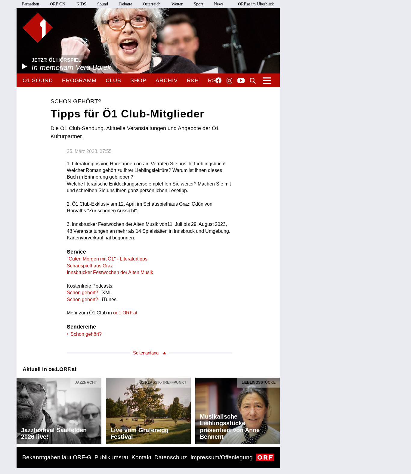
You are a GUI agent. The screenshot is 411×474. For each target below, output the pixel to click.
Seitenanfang (146, 352)
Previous (21, 409)
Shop (138, 80)
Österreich (151, 4)
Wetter (177, 4)
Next (275, 409)
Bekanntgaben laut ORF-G (56, 457)
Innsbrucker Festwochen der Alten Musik (110, 272)
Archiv (167, 80)
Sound (102, 4)
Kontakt (141, 457)
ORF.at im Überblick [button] (256, 4)
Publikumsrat (111, 457)
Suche (253, 81)
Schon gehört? (83, 292)
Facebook (218, 80)
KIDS (81, 4)
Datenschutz (170, 457)
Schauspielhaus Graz (90, 265)
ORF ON (57, 4)
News (218, 4)
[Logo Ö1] (38, 28)
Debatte (125, 4)
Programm (79, 80)
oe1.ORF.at (125, 312)
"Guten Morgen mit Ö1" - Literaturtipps (107, 258)
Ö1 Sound (38, 80)
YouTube (241, 81)
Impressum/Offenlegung (221, 457)
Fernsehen (30, 4)
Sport (198, 4)
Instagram (229, 81)
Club (113, 80)
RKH (193, 80)
